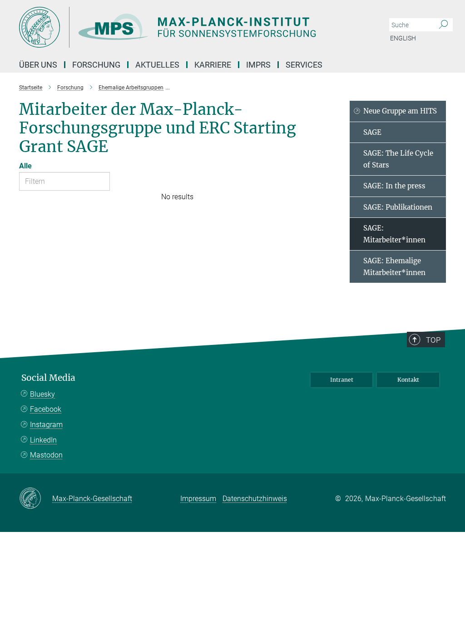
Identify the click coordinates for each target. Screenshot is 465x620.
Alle (25, 166)
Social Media (48, 378)
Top (433, 339)
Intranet (341, 379)
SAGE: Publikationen (397, 207)
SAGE (372, 132)
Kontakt (408, 379)
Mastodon (46, 455)
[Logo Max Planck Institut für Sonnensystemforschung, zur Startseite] (189, 27)
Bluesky (42, 394)
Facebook (45, 409)
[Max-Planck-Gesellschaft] (35, 499)
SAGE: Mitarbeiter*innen (394, 234)
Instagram (46, 424)
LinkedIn (43, 440)
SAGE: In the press (394, 186)
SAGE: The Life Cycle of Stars (398, 159)
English (403, 38)
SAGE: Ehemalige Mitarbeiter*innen (394, 266)
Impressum (198, 498)
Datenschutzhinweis (255, 498)
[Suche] (443, 25)
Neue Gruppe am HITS (400, 111)
